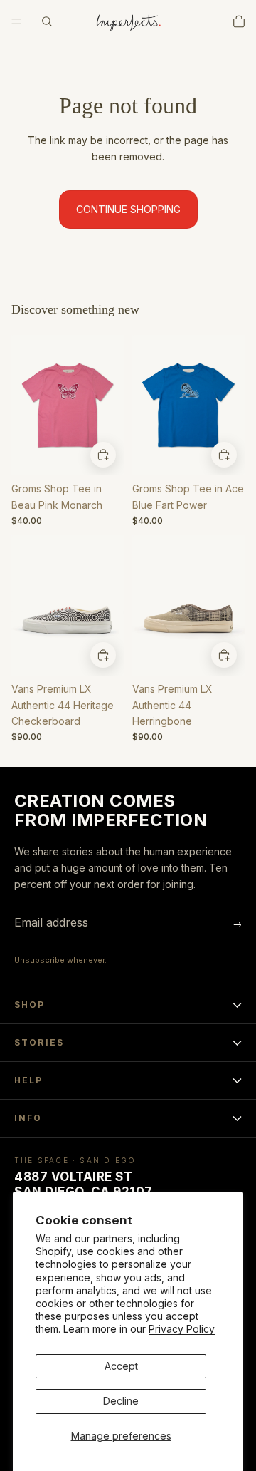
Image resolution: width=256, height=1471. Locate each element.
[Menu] (16, 21)
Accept (121, 1366)
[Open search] (47, 21)
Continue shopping (128, 209)
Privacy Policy (182, 1329)
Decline (121, 1401)
